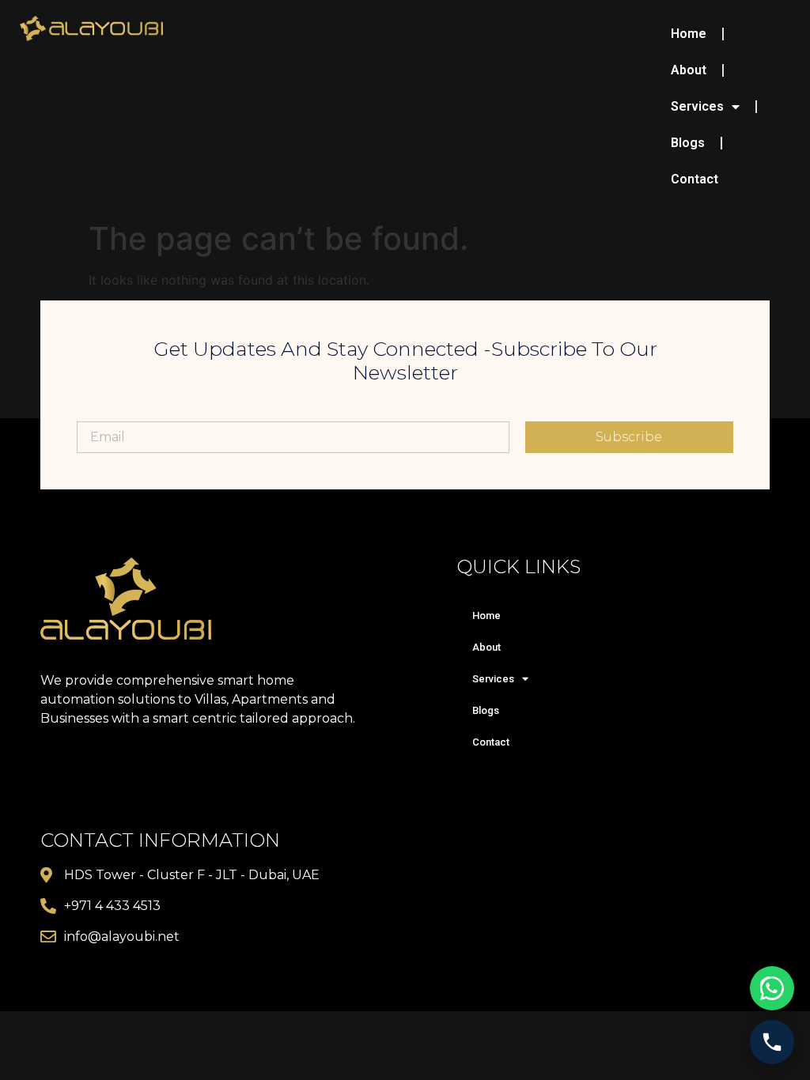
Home (688, 33)
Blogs (688, 142)
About (688, 69)
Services (697, 106)
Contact (694, 179)
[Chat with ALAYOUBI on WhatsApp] (772, 988)
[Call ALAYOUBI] (772, 1042)
